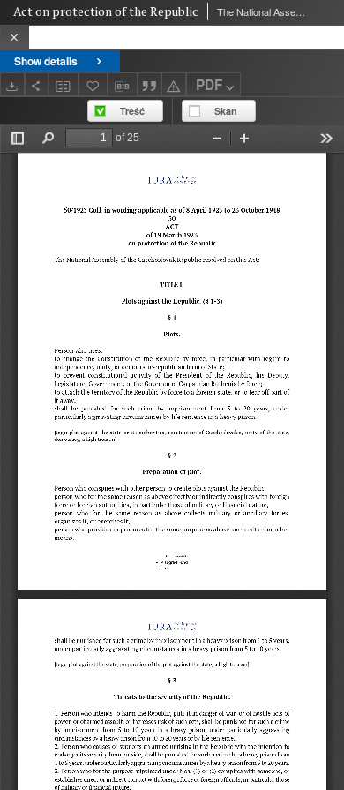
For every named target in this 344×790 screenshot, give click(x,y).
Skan (225, 110)
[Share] (37, 84)
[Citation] (150, 84)
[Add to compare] (64, 84)
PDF (209, 84)
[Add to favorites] (93, 84)
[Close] (14, 37)
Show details (46, 61)
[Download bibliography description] (123, 84)
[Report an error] (173, 84)
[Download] (12, 84)
